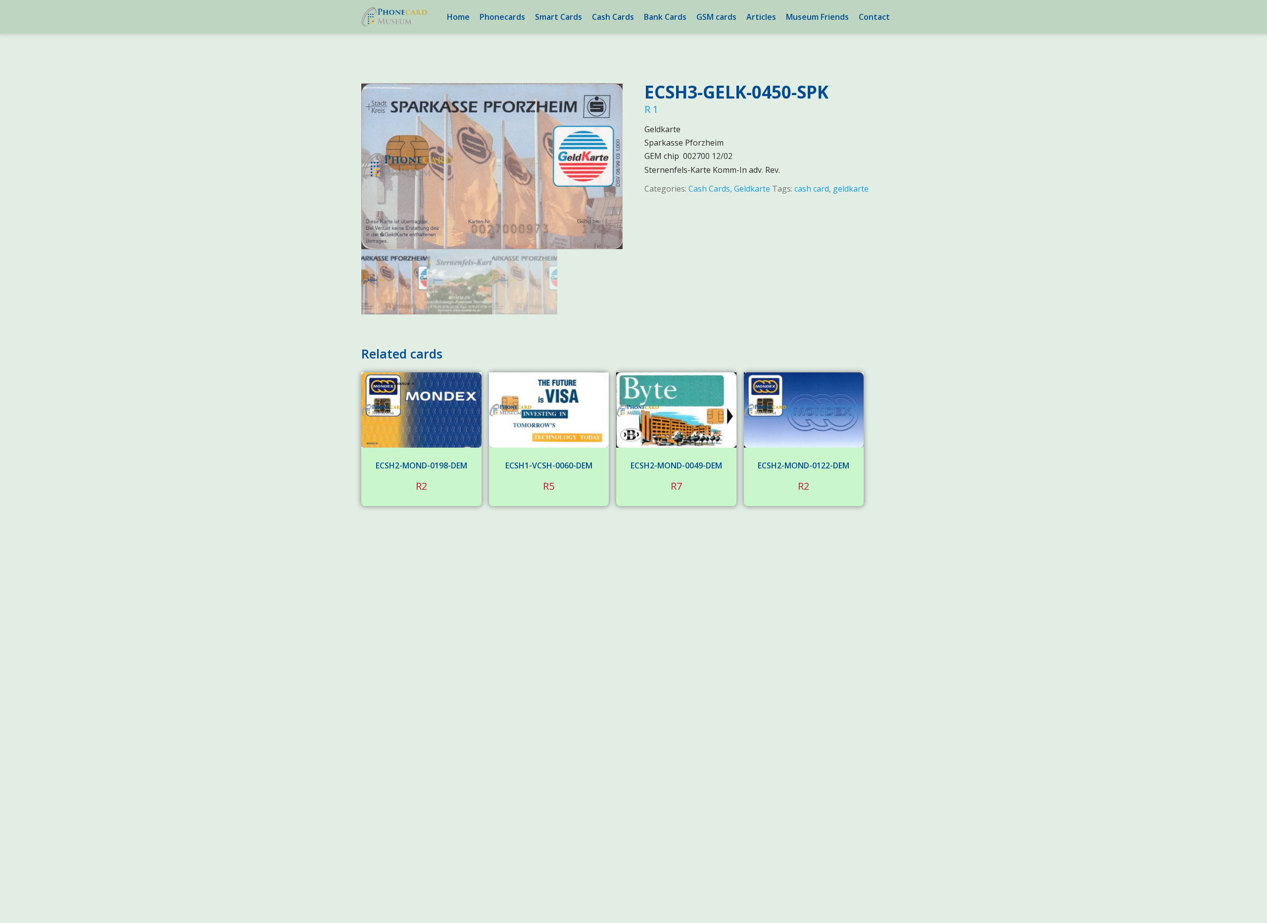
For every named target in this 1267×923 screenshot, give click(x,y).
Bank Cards (665, 16)
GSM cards (716, 16)
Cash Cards (613, 16)
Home (458, 16)
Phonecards (502, 16)
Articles (761, 16)
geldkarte (851, 188)
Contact (874, 16)
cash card (811, 188)
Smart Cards (558, 16)
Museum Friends (817, 16)
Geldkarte (752, 188)
